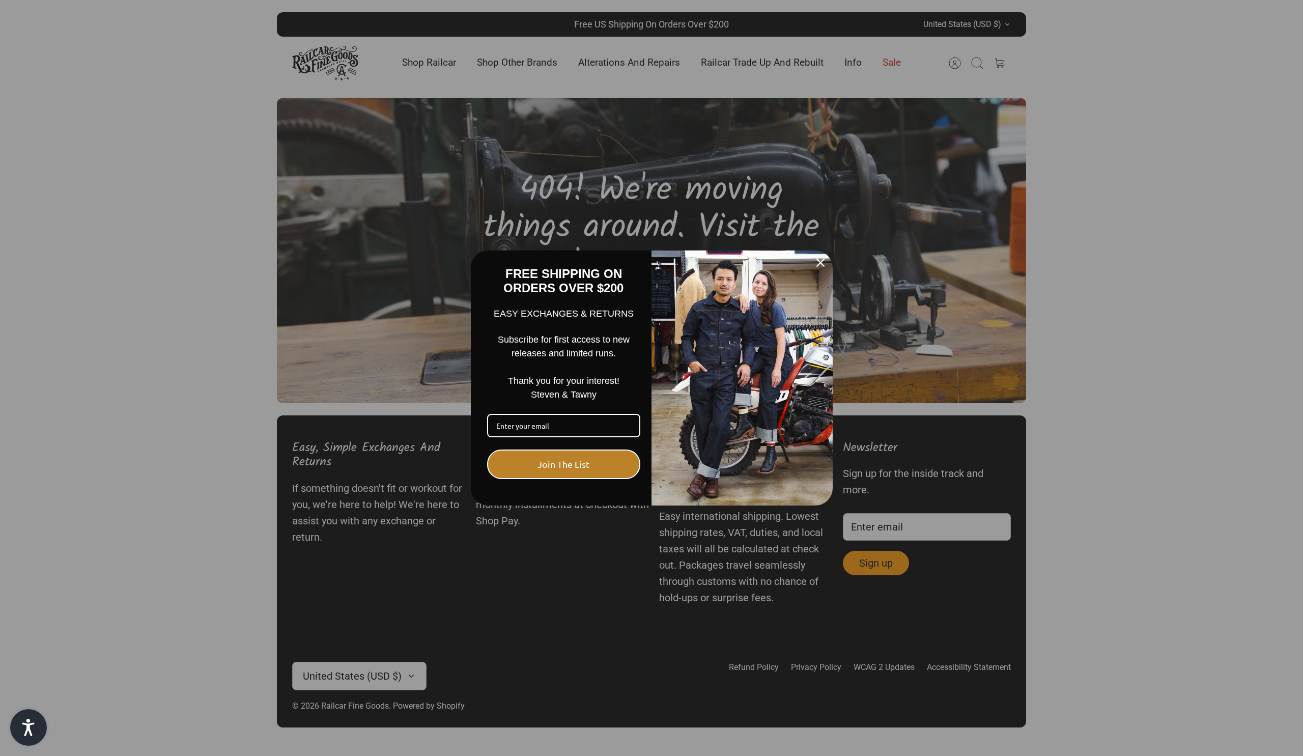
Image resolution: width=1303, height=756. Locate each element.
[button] (28, 727)
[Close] (820, 262)
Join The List (563, 464)
